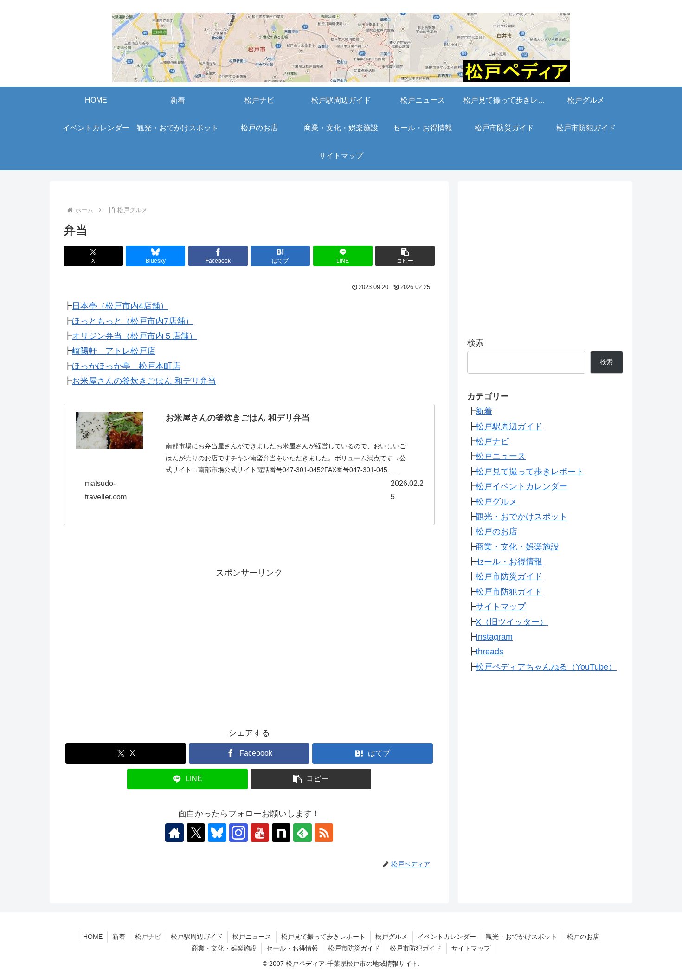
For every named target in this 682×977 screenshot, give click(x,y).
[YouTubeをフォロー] (260, 832)
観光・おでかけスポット (521, 516)
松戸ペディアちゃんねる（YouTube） (546, 667)
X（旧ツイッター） (512, 622)
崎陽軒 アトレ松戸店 (113, 351)
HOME (93, 936)
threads (489, 651)
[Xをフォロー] (196, 832)
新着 (484, 411)
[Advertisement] (249, 646)
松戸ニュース (501, 456)
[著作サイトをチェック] (174, 832)
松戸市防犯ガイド (509, 591)
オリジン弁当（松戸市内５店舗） (134, 336)
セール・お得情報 (509, 561)
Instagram (494, 636)
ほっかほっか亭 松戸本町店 (126, 366)
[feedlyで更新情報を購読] (302, 832)
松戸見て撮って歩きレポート (530, 471)
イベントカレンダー (447, 936)
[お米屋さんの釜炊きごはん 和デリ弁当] (109, 430)
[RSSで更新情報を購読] (324, 832)
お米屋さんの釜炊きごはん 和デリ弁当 (144, 381)
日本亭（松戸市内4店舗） (120, 306)
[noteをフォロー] (281, 832)
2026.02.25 (407, 490)
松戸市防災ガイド (509, 576)
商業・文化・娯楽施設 (517, 546)
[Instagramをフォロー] (238, 832)
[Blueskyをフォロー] (217, 832)
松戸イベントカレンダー (521, 486)
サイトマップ (501, 606)
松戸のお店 (496, 531)
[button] (405, 256)
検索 (475, 343)
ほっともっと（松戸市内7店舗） (132, 321)
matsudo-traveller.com (106, 490)
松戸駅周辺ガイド (509, 426)
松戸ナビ (492, 441)
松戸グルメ (496, 501)
